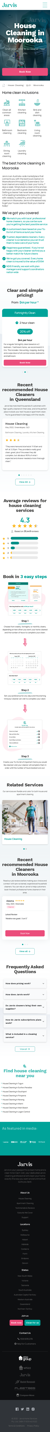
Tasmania (25, 1285)
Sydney (25, 1230)
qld (28, 85)
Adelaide (25, 1244)
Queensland (25, 1304)
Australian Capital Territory (25, 1294)
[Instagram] (33, 1408)
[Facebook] (17, 1408)
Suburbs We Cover (25, 1212)
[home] (9, 5)
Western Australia (25, 1299)
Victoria (25, 1280)
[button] (45, 5)
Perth (25, 1253)
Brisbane (25, 1258)
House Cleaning (16, 85)
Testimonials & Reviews (25, 1208)
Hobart (25, 1239)
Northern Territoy (25, 1309)
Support (25, 1217)
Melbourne (25, 1235)
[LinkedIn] (28, 1408)
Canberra (25, 1249)
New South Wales (25, 1276)
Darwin (25, 1263)
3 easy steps (33, 576)
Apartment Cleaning (25, 1203)
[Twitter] (22, 1408)
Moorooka (38, 85)
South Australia (25, 1290)
